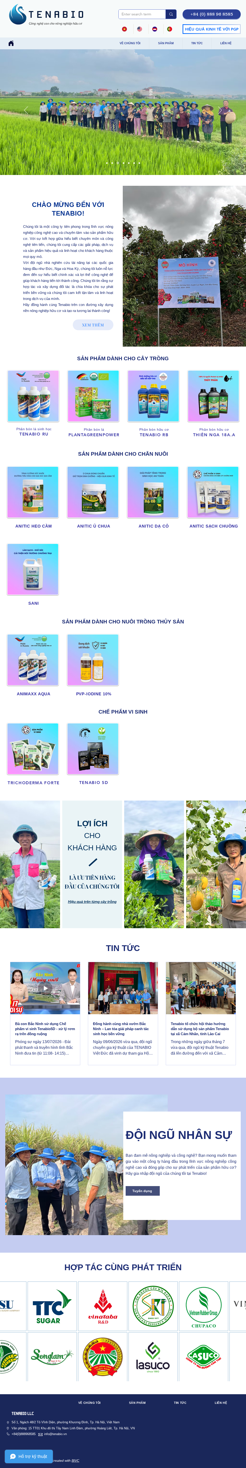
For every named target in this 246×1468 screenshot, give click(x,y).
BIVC (75, 1460)
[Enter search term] (171, 14)
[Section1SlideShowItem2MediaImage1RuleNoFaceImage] (139, 163)
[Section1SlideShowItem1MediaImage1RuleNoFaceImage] (134, 163)
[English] (140, 29)
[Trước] (26, 110)
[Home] (11, 43)
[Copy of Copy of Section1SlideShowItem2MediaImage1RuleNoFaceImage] (128, 163)
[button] (212, 14)
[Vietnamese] (125, 29)
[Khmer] (156, 29)
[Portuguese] (170, 29)
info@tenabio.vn (55, 1434)
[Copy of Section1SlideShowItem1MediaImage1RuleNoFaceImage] (107, 163)
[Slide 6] (117, 163)
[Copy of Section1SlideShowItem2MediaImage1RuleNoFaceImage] (123, 163)
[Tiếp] (220, 110)
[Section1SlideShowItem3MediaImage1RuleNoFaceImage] (112, 163)
